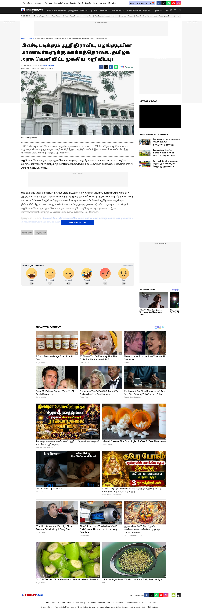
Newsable (38, 3)
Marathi (103, 3)
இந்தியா (159, 10)
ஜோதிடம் (147, 10)
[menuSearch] (180, 10)
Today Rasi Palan (53, 16)
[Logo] (33, 10)
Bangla (88, 3)
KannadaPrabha (61, 3)
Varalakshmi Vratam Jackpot (106, 16)
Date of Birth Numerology (146, 16)
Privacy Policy (78, 603)
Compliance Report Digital (136, 603)
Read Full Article (77, 222)
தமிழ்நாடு (73, 10)
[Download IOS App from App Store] (178, 595)
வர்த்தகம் (104, 10)
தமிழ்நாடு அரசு (41, 233)
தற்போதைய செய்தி (56, 10)
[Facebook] (159, 3)
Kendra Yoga (87, 16)
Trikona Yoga (39, 16)
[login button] (171, 10)
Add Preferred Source (140, 3)
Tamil (80, 3)
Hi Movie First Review (71, 16)
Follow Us (129, 67)
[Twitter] (163, 3)
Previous (174, 15)
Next (179, 15)
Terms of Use (65, 603)
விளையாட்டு (117, 10)
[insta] (178, 3)
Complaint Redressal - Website (110, 603)
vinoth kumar (47, 66)
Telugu (73, 3)
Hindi (95, 3)
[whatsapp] (168, 3)
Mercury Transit (127, 16)
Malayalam (27, 3)
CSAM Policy (90, 603)
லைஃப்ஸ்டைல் (133, 10)
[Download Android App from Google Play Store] (173, 595)
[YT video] (173, 3)
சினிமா (84, 10)
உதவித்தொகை (27, 233)
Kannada (48, 3)
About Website (52, 603)
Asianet (32, 595)
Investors (152, 603)
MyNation (112, 3)
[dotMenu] (167, 10)
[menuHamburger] (175, 10)
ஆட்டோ (93, 10)
